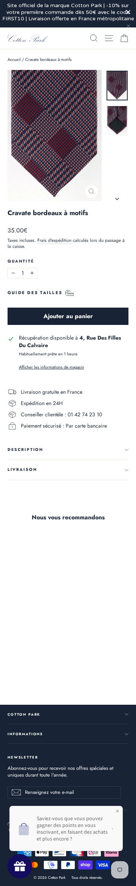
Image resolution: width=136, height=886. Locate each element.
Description (25, 449)
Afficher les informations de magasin (51, 367)
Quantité (21, 261)
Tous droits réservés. (87, 877)
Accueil (14, 59)
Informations (25, 733)
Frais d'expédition (54, 240)
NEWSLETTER (23, 757)
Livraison (22, 469)
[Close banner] (128, 12)
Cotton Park (24, 714)
